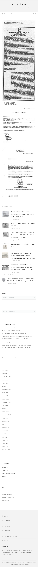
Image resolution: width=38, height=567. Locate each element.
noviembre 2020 (6, 415)
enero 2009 (5, 446)
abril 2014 (4, 424)
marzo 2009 (5, 443)
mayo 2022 (5, 405)
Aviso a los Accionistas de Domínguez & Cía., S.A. (23, 224)
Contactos (7, 526)
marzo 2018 (5, 418)
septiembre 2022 (6, 402)
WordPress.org (6, 500)
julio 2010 (4, 434)
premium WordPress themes (20, 564)
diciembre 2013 (6, 427)
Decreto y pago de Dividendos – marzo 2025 (23, 245)
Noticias (4, 477)
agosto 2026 (5, 373)
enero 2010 (5, 437)
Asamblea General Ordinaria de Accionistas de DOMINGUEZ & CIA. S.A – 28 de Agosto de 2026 (23, 214)
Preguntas (7, 530)
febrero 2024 (5, 396)
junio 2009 (4, 440)
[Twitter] (12, 196)
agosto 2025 (5, 380)
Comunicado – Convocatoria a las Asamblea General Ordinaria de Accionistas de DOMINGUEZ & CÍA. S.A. (23, 255)
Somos (6, 516)
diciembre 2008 (6, 450)
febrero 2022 (5, 408)
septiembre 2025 (6, 377)
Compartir (4, 196)
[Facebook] (9, 196)
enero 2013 (5, 431)
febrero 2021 (5, 412)
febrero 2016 (5, 421)
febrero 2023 (5, 399)
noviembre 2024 (6, 389)
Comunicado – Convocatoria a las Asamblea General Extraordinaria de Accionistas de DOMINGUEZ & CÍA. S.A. (23, 267)
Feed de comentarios (8, 497)
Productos (7, 520)
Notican (6, 540)
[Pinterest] (17, 196)
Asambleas (28, 8)
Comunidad (5, 470)
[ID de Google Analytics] (15, 196)
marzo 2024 (5, 393)
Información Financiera (18, 8)
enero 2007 (5, 453)
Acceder (4, 491)
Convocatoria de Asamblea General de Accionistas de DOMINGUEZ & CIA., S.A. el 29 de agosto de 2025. (23, 235)
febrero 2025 (5, 386)
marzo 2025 (5, 383)
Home (8, 8)
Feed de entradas (7, 494)
